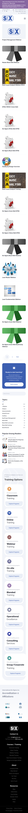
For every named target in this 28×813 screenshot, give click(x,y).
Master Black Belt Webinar (10, 62)
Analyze (4, 408)
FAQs (14, 801)
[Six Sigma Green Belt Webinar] (14, 313)
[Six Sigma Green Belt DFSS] (9, 202)
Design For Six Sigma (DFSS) (14, 760)
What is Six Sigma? (14, 773)
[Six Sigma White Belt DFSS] (9, 120)
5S (3, 404)
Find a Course (14, 384)
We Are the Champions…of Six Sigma (15, 461)
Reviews (14, 778)
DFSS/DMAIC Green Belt (10, 107)
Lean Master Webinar (9, 277)
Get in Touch (14, 781)
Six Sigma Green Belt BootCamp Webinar (12, 345)
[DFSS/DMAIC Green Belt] (9, 98)
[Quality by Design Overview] (6, 161)
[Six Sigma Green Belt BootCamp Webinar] (14, 336)
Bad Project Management (8, 418)
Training (12, 497)
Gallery (14, 799)
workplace (11, 380)
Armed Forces (5, 413)
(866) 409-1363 (22, 11)
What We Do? (14, 771)
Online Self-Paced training (9, 6)
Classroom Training (14, 747)
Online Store (14, 791)
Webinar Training (14, 752)
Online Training (14, 750)
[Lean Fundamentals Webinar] (9, 290)
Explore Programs (14, 503)
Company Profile (14, 768)
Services (12, 642)
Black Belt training (7, 425)
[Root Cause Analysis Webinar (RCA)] (14, 76)
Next (17, 356)
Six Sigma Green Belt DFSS (10, 211)
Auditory (4, 415)
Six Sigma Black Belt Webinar (11, 255)
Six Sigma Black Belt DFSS (10, 151)
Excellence (13, 617)
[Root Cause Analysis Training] (14, 180)
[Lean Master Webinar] (9, 269)
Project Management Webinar (11, 40)
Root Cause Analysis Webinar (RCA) (13, 85)
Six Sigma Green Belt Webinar (11, 322)
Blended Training (14, 755)
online (17, 380)
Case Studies (14, 794)
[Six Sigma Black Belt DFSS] (9, 142)
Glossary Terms (14, 796)
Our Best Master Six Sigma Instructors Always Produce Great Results (16, 448)
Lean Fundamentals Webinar (11, 299)
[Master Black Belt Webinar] (14, 53)
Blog (14, 789)
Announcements (6, 411)
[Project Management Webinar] (14, 31)
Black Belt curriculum (7, 422)
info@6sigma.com (22, 9)
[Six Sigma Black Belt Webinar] (14, 247)
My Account (23, 13)
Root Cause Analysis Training (11, 189)
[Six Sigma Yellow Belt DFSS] (9, 224)
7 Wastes (4, 406)
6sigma (10, 810)
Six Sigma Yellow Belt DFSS (11, 233)
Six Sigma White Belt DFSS (10, 129)
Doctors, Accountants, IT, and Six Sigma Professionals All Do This (16, 455)
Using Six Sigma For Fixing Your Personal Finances (16, 440)
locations (15, 378)
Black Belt (5, 420)
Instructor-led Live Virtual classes (11, 5)
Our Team (14, 776)
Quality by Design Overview (11, 166)
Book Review (5, 427)
